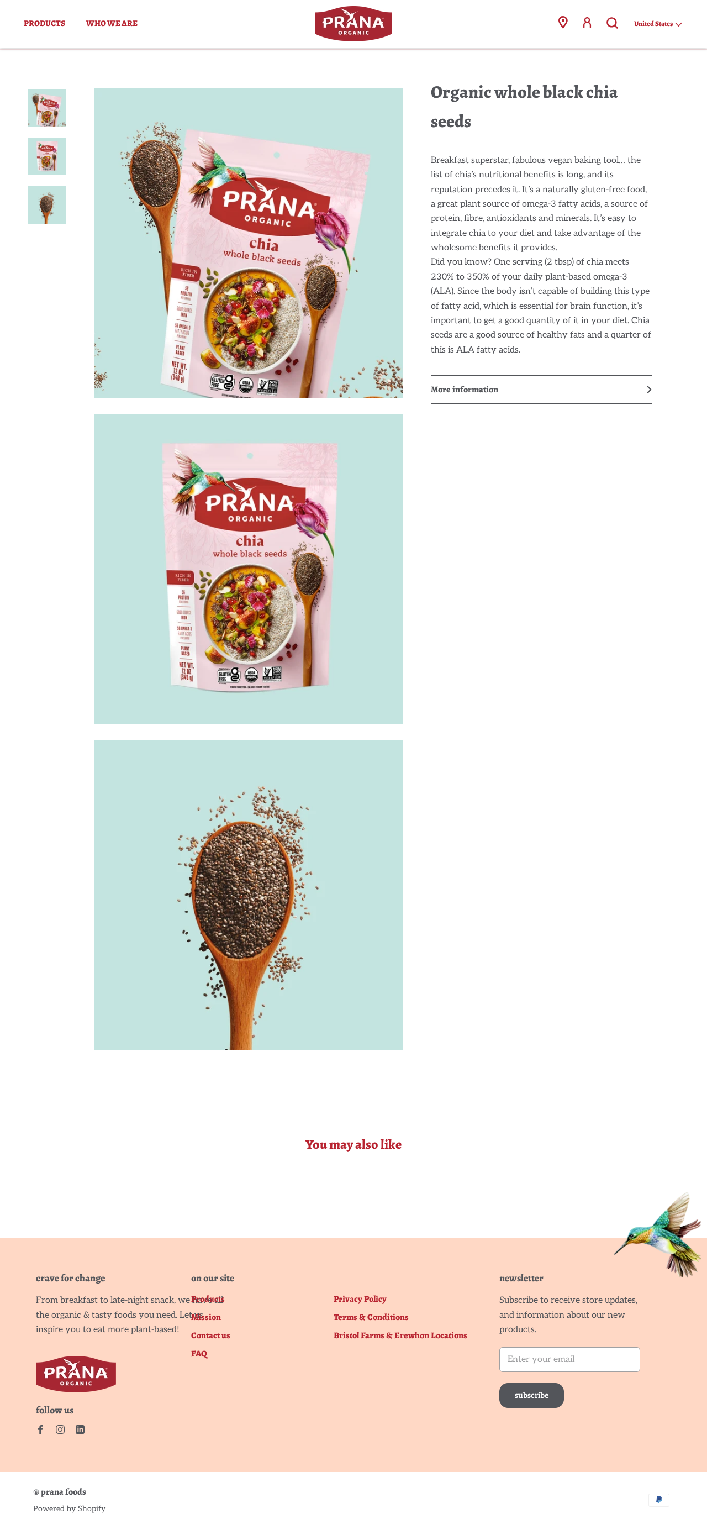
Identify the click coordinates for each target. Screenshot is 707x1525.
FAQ (199, 1354)
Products (44, 23)
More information (464, 389)
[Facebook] (40, 1429)
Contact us (210, 1336)
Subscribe (531, 1395)
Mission (206, 1317)
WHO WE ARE (112, 23)
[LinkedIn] (80, 1429)
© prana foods (59, 1492)
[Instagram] (60, 1429)
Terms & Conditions (371, 1317)
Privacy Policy (360, 1299)
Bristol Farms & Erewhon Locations (400, 1336)
